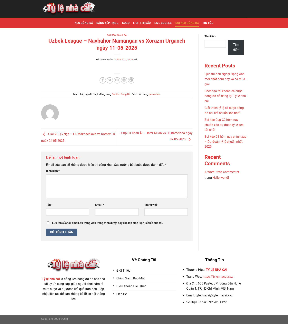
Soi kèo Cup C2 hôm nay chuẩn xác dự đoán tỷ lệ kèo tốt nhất (224, 125)
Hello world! (221, 178)
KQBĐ (126, 23)
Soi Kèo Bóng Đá (187, 23)
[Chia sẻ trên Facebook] (103, 80)
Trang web (151, 204)
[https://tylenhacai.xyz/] (68, 9)
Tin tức (207, 23)
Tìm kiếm (210, 36)
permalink (154, 94)
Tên (49, 204)
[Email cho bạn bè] (117, 80)
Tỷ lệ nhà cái (51, 279)
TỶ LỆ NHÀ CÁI (216, 270)
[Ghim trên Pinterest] (124, 80)
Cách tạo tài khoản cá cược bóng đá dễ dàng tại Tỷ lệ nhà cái (225, 96)
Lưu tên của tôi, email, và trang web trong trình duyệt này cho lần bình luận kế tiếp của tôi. (107, 223)
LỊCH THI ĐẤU (142, 23)
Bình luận (53, 171)
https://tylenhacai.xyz (218, 276)
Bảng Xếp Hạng (107, 23)
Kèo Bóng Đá (84, 23)
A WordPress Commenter (222, 172)
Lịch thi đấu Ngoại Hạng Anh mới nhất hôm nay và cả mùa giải (225, 79)
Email (99, 204)
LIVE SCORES (163, 23)
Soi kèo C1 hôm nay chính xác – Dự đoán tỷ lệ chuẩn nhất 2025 (225, 141)
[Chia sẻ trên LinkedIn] (131, 80)
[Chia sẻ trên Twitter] (110, 80)
